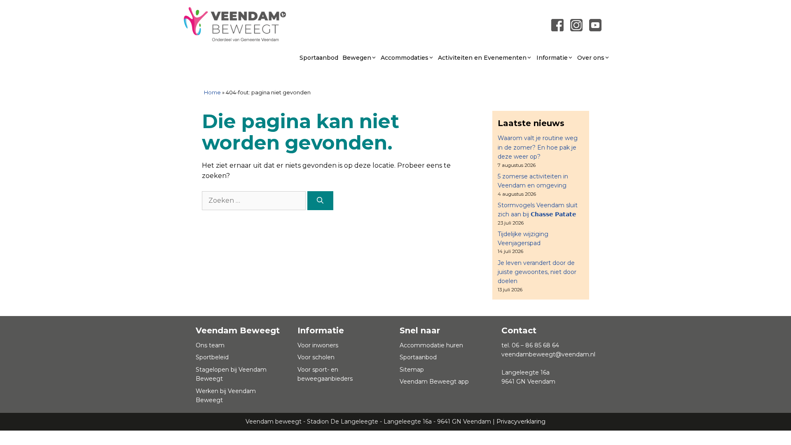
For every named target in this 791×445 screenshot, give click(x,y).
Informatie (552, 57)
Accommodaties (404, 57)
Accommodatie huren (431, 345)
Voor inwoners (317, 345)
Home (212, 92)
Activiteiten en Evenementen (482, 57)
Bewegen (356, 57)
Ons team (210, 345)
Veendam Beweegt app (434, 381)
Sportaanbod (319, 57)
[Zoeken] (320, 200)
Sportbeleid (212, 357)
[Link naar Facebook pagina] (557, 25)
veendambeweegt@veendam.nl (548, 354)
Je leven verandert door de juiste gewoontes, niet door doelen (537, 272)
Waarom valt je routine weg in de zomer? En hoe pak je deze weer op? (538, 147)
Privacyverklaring (520, 421)
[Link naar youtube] (595, 25)
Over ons (590, 57)
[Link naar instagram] (576, 25)
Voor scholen (316, 357)
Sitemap (412, 369)
